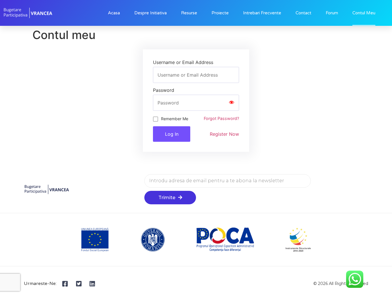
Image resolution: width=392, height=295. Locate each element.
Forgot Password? (221, 118)
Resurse (189, 12)
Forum (332, 12)
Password (163, 90)
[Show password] (231, 103)
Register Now (224, 134)
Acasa (114, 12)
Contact (303, 12)
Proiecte (220, 12)
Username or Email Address (183, 62)
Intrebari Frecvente (262, 12)
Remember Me (174, 118)
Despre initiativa (150, 12)
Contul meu (363, 12)
